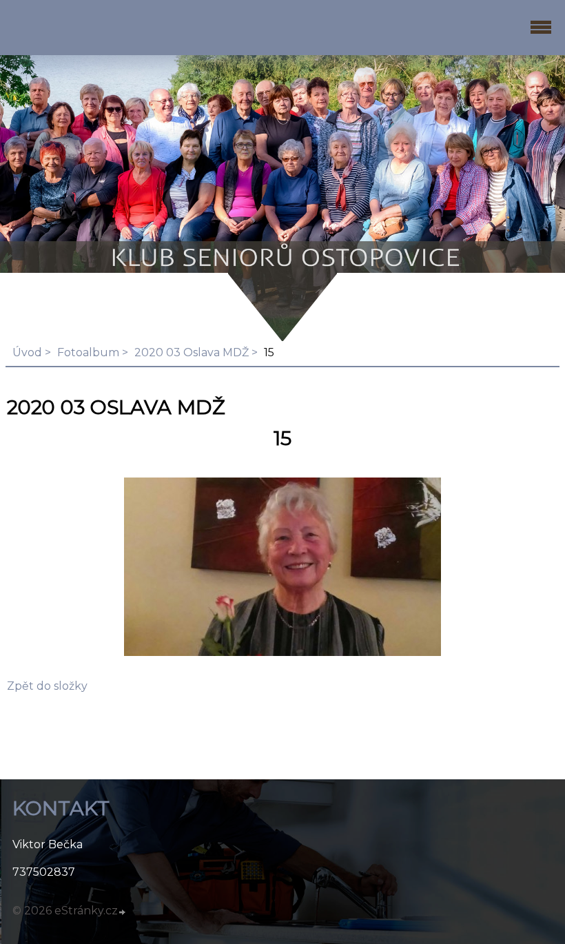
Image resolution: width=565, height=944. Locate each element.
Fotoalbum (88, 352)
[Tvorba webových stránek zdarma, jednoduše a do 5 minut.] (122, 912)
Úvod (27, 352)
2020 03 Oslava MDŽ (191, 352)
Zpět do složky (47, 685)
